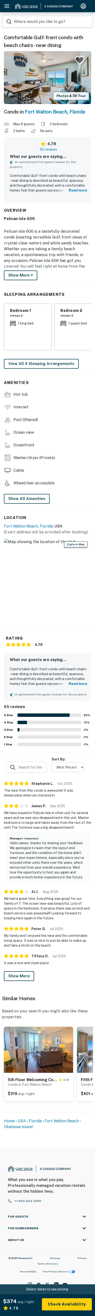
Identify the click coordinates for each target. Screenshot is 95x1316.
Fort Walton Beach (46, 112)
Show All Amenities (26, 498)
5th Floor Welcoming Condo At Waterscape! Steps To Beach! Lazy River (32, 1079)
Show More (19, 976)
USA (22, 1121)
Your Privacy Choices (55, 1271)
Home (9, 1121)
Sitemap (55, 1258)
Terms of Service (47, 1263)
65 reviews (48, 149)
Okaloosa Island (18, 1126)
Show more (19, 275)
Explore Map (76, 544)
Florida (77, 112)
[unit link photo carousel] (38, 1049)
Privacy (81, 1258)
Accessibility (28, 1271)
